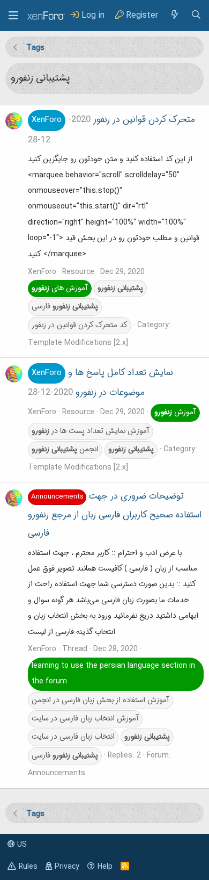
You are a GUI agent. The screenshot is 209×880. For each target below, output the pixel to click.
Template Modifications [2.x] (78, 343)
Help (105, 866)
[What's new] (174, 15)
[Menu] (13, 15)
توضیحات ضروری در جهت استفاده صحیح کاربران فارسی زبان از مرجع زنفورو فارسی (114, 514)
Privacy (67, 866)
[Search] (196, 15)
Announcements (56, 773)
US (21, 844)
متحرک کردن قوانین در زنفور (113, 120)
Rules (28, 866)
